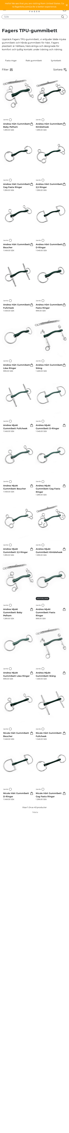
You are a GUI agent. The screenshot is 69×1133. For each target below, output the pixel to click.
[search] (35, 17)
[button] (34, 5)
